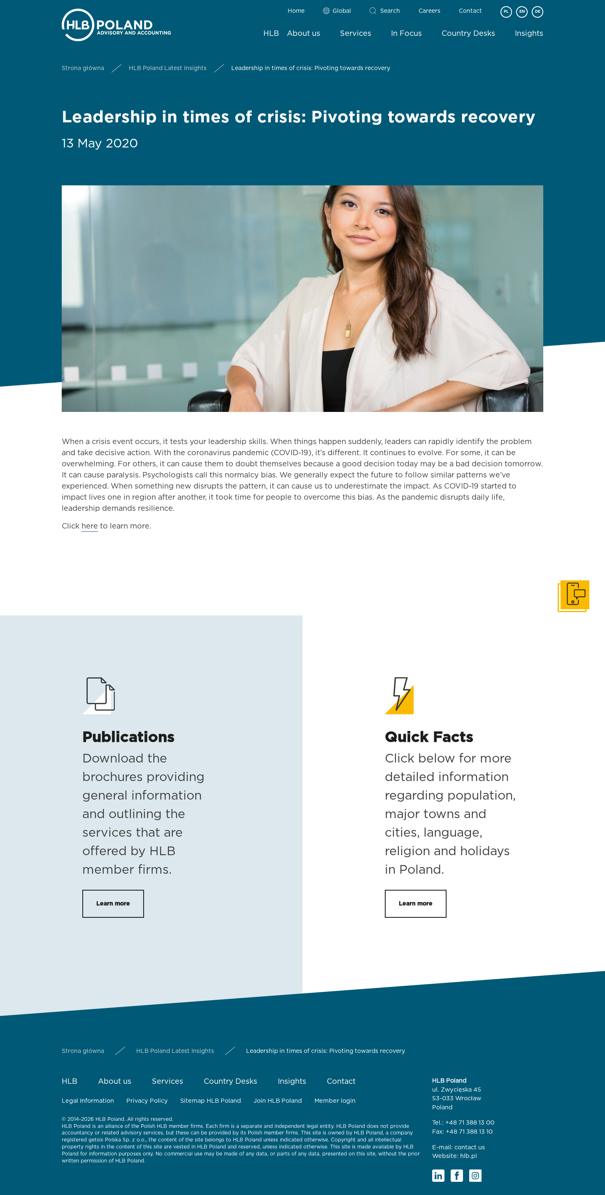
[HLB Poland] (116, 23)
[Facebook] (457, 1175)
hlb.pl (468, 1156)
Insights (529, 33)
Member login (335, 1101)
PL (506, 12)
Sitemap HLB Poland (210, 1101)
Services (355, 33)
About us (303, 33)
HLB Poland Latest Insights (168, 68)
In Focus (406, 33)
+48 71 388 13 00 (469, 1123)
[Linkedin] (438, 1175)
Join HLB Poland (278, 1101)
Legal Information (88, 1101)
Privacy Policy (147, 1101)
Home (296, 11)
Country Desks (468, 33)
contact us (469, 1147)
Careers (429, 11)
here (89, 526)
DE (537, 12)
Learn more (113, 904)
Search (390, 11)
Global (342, 11)
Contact (470, 11)
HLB (271, 33)
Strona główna (83, 68)
